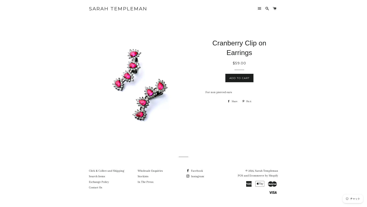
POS (240, 175)
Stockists (143, 176)
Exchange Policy (99, 182)
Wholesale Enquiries (150, 170)
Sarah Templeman (118, 9)
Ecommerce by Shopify (263, 175)
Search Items (97, 176)
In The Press (145, 182)
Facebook (196, 170)
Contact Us (95, 187)
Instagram (197, 176)
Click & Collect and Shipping (106, 170)
